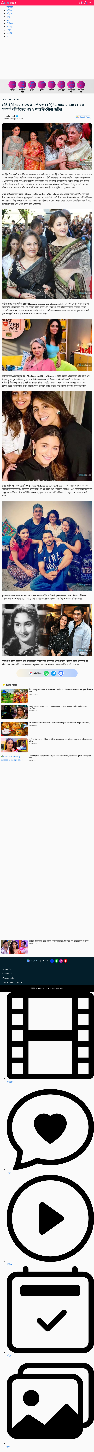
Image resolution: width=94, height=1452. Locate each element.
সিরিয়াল (10, 1082)
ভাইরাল (9, 13)
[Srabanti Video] (12, 84)
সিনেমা (9, 27)
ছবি (8, 20)
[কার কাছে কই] (81, 84)
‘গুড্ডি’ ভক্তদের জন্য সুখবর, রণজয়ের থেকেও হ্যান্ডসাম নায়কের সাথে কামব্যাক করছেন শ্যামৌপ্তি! (58, 707)
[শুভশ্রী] (51, 84)
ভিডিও (9, 10)
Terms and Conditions (12, 982)
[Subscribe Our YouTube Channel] (65, 961)
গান (8, 37)
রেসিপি (9, 33)
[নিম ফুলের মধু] (71, 84)
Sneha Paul (10, 116)
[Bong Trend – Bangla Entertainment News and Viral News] (9, 2)
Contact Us (7, 973)
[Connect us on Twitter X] (61, 961)
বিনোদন (10, 7)
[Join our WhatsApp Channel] (57, 961)
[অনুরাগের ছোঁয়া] (22, 84)
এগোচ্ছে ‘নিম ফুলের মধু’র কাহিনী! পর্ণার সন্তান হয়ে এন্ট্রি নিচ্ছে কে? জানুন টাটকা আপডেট (58, 941)
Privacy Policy (8, 978)
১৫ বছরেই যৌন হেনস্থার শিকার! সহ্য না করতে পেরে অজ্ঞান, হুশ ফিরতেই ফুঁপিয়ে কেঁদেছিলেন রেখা (60, 757)
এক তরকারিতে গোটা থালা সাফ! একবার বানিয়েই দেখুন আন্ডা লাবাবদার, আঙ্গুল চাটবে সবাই (59, 722)
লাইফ (9, 1356)
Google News (85, 117)
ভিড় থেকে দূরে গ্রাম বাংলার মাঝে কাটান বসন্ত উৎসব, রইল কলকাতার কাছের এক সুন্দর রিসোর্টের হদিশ (61, 690)
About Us (6, 969)
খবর (8, 17)
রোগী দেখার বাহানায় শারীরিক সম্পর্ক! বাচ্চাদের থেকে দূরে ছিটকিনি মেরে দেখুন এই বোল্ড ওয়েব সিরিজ (60, 740)
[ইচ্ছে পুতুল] (61, 84)
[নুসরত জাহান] (32, 84)
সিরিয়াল (10, 23)
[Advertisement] (47, 59)
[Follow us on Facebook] (52, 961)
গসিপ (9, 30)
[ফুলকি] (42, 84)
